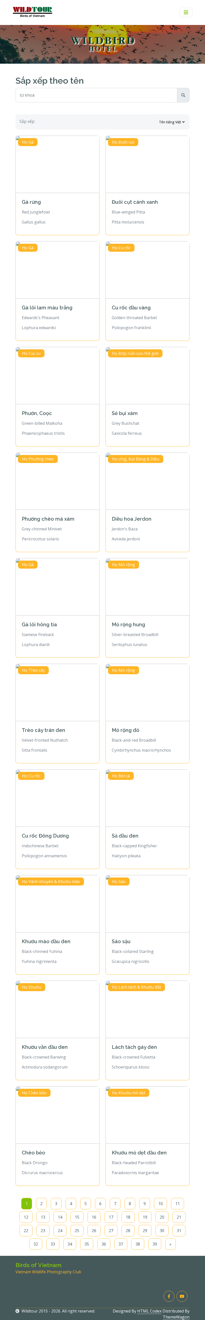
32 (36, 1244)
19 (145, 1217)
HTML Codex (149, 1311)
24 (60, 1230)
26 (94, 1230)
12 (26, 1217)
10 (160, 1203)
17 (111, 1217)
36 (104, 1244)
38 (138, 1244)
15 (77, 1217)
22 (26, 1230)
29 (145, 1230)
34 (70, 1244)
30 (162, 1230)
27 (111, 1230)
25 (77, 1230)
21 (179, 1217)
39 (154, 1244)
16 (94, 1217)
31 (179, 1230)
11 (177, 1203)
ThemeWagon (176, 1317)
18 (128, 1217)
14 (60, 1217)
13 (43, 1217)
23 (43, 1230)
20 (162, 1217)
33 (52, 1244)
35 (86, 1244)
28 (128, 1230)
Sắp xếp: (27, 121)
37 (120, 1244)
